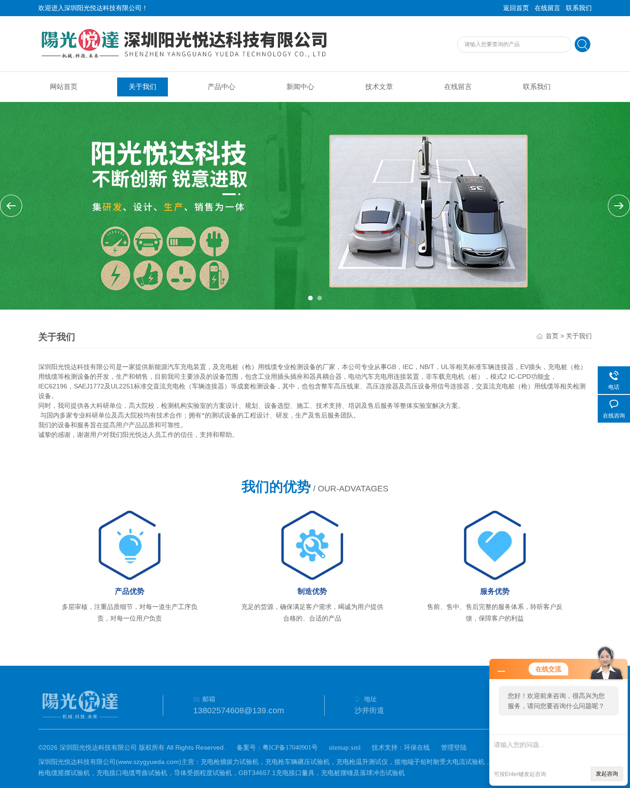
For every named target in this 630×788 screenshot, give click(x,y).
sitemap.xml (345, 747)
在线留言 (547, 8)
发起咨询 (607, 773)
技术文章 (379, 86)
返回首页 (516, 8)
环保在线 (417, 747)
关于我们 (142, 86)
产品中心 (221, 86)
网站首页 (63, 86)
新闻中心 (300, 86)
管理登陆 (454, 747)
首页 (552, 336)
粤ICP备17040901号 (290, 747)
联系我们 (579, 8)
